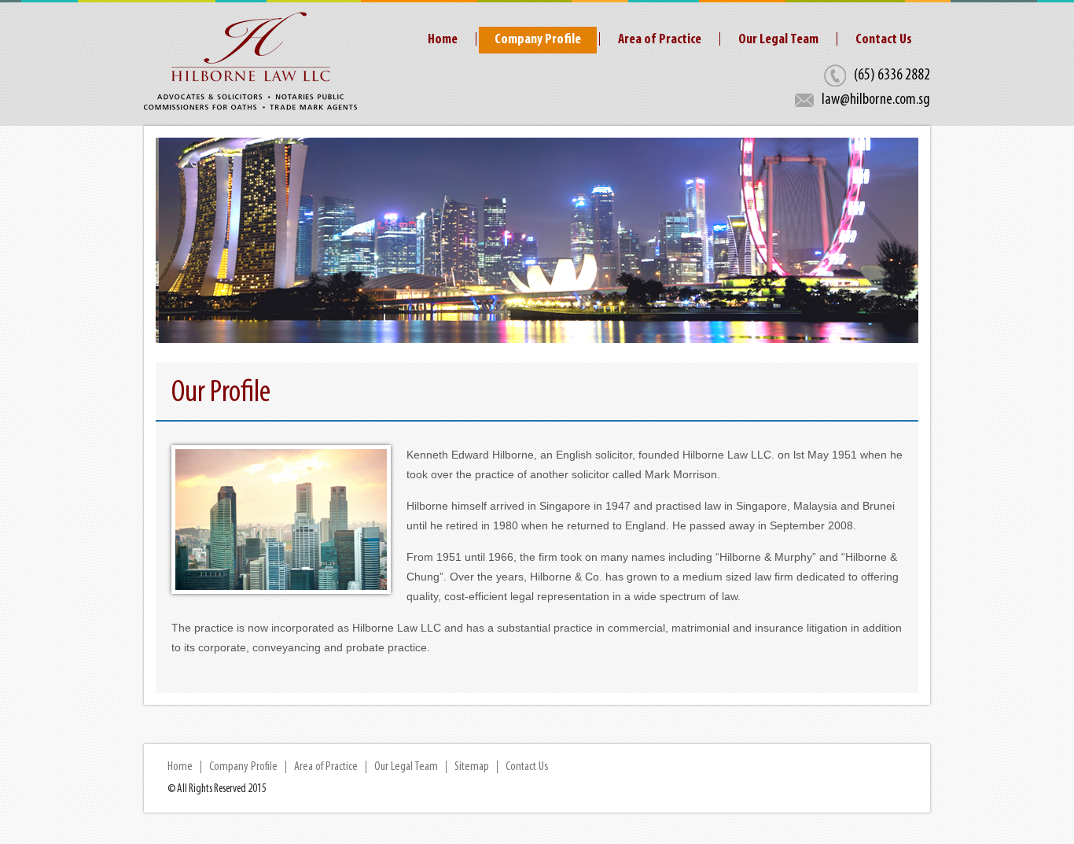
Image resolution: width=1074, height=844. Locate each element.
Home (443, 40)
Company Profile (538, 40)
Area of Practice (659, 40)
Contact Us (883, 40)
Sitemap (471, 767)
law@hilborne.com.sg (876, 100)
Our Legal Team (778, 40)
